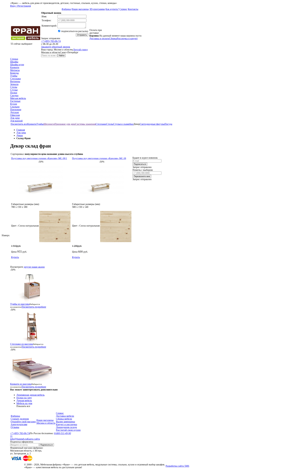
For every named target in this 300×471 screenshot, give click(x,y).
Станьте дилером (20, 418)
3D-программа (97, 9)
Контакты (133, 9)
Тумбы (13, 75)
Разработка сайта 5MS (177, 466)
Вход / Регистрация (20, 6)
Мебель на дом (24, 403)
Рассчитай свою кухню (68, 430)
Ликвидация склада (66, 427)
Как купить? (112, 9)
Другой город (80, 49)
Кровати (14, 67)
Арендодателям (19, 424)
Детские (14, 112)
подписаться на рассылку (74, 31)
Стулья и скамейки (123, 124)
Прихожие (15, 109)
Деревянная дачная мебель (30, 395)
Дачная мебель (24, 400)
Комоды (14, 73)
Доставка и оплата (99, 38)
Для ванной (16, 120)
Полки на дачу (24, 397)
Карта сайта (33, 439)
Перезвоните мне (142, 176)
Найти (61, 55)
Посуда (168, 124)
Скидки (14, 95)
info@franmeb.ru (18, 439)
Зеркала (14, 84)
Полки (13, 92)
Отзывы (15, 427)
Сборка (113, 38)
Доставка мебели (65, 416)
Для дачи (15, 118)
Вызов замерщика (65, 421)
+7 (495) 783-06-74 (51, 41)
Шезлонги (49, 124)
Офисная (15, 115)
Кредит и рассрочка (66, 424)
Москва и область (45, 423)
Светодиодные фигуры (152, 124)
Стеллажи (15, 78)
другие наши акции (34, 267)
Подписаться (140, 164)
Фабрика (66, 9)
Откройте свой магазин (23, 421)
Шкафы (14, 61)
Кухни (13, 104)
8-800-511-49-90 (62, 433)
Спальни (15, 106)
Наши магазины (80, 9)
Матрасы (15, 70)
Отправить (82, 35)
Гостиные (15, 101)
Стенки (14, 59)
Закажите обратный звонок (55, 46)
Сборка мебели (64, 418)
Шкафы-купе (17, 64)
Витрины (15, 81)
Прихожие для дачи (65, 124)
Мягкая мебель (18, 98)
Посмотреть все (19, 124)
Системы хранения (85, 124)
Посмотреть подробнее (34, 307)
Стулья (14, 90)
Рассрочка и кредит (127, 38)
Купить (15, 257)
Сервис (123, 9)
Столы (13, 87)
